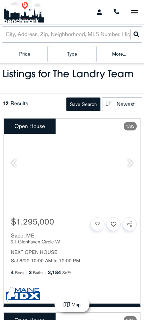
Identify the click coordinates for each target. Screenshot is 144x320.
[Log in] (99, 12)
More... (119, 54)
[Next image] (130, 164)
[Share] (130, 224)
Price (24, 54)
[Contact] (98, 224)
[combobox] (6, 34)
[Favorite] (114, 224)
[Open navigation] (134, 12)
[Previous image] (13, 164)
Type (72, 54)
